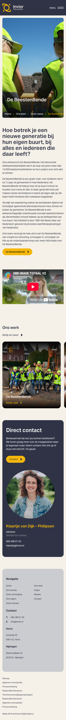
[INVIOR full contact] (13, 8)
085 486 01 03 (13, 541)
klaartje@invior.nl (15, 545)
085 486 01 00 (15, 617)
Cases (37, 590)
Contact (13, 459)
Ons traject (11, 598)
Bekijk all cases (10, 334)
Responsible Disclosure (12, 690)
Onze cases (37, 114)
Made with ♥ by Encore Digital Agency (18, 714)
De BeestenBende (15, 251)
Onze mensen (12, 603)
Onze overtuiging (14, 594)
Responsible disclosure (12, 698)
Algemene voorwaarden (12, 682)
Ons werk (21, 114)
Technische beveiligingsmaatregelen (17, 695)
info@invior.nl (14, 621)
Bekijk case (12, 402)
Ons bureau (11, 590)
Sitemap (5, 678)
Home (8, 114)
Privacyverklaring (9, 686)
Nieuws (37, 594)
